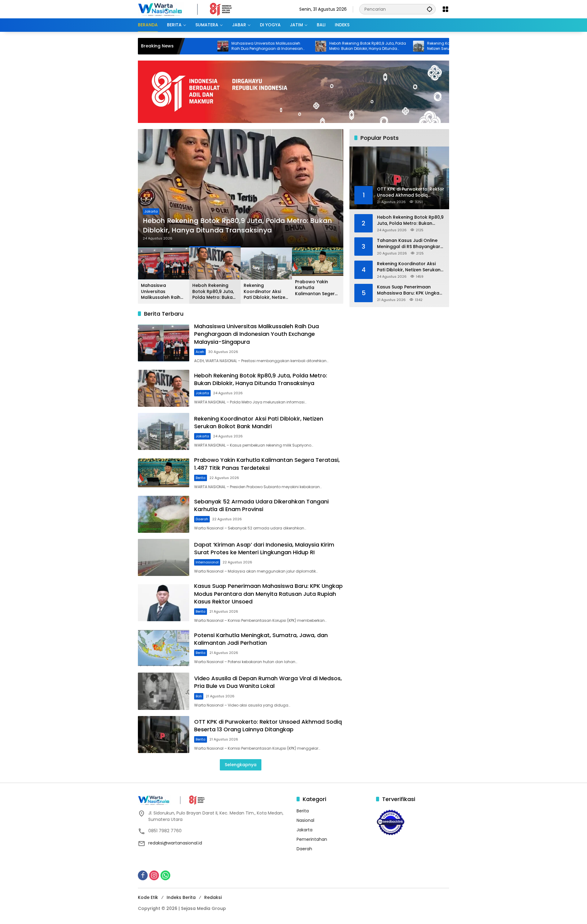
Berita (200, 477)
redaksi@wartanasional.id (175, 843)
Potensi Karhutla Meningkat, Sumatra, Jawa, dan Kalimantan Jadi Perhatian (261, 639)
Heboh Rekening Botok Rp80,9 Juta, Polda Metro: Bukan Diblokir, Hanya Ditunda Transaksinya (331, 46)
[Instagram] (154, 875)
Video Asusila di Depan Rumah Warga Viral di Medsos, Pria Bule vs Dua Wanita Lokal (268, 682)
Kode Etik (148, 897)
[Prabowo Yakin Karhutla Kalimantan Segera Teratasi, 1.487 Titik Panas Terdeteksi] (163, 472)
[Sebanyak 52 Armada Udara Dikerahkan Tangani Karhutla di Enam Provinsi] (163, 514)
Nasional (305, 820)
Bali (199, 696)
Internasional (207, 562)
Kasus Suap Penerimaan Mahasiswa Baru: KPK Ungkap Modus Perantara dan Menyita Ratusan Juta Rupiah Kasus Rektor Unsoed (268, 593)
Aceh (200, 351)
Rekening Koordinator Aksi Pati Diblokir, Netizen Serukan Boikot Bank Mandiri (426, 46)
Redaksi (213, 897)
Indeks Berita (181, 897)
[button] (429, 9)
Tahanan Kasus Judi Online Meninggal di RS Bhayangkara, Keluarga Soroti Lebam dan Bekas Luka (410, 244)
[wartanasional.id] (191, 9)
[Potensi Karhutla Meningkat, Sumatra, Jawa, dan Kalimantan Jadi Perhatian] (163, 647)
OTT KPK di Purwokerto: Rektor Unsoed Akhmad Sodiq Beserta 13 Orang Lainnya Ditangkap (268, 725)
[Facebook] (143, 875)
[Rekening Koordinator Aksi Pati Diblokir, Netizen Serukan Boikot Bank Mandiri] (382, 46)
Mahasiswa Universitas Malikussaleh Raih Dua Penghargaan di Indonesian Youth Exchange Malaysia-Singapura (230, 46)
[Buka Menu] (445, 9)
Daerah (202, 519)
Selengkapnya (241, 765)
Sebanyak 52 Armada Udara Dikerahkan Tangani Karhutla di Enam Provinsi (261, 505)
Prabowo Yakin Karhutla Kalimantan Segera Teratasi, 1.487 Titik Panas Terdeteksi (316, 288)
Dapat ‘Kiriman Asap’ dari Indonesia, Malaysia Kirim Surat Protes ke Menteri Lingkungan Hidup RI (264, 548)
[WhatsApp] (165, 875)
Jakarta (152, 211)
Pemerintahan (312, 839)
